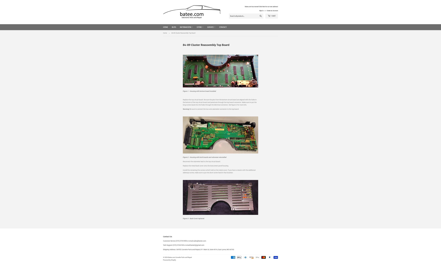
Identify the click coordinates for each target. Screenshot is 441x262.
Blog (174, 27)
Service (210, 27)
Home (165, 27)
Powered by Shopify (169, 260)
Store (199, 27)
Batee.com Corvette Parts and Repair (180, 257)
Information (186, 27)
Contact (223, 27)
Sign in (261, 10)
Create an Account (272, 10)
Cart (273, 16)
